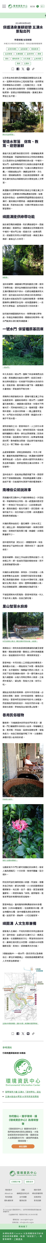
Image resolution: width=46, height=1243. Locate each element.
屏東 (39, 53)
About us (9, 1193)
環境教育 (34, 49)
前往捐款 (23, 1146)
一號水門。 (6, 367)
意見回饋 (37, 1200)
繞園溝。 (6, 277)
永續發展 (19, 53)
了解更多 (18, 1239)
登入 (42, 6)
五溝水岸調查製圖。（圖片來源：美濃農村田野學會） (21, 1023)
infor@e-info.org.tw (27, 1222)
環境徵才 (8, 1189)
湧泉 (18, 63)
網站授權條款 (37, 1193)
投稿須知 (37, 1197)
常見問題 (8, 1197)
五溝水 (26, 63)
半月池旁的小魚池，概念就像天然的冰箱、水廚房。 (20, 641)
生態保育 (30, 53)
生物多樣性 (12, 49)
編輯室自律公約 (23, 1193)
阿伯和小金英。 (8, 799)
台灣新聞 (27, 39)
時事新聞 (18, 39)
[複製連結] (33, 69)
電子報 (32, 6)
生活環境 (8, 53)
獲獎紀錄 (23, 1200)
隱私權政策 (8, 1200)
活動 (23, 1189)
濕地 (7, 58)
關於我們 (37, 1189)
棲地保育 (15, 58)
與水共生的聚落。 (9, 134)
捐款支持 (29, 1181)
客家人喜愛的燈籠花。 (10, 860)
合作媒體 (23, 1197)
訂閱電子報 (15, 1181)
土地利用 (37, 58)
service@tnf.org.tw (26, 1219)
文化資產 (26, 58)
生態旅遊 (23, 49)
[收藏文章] (13, 69)
